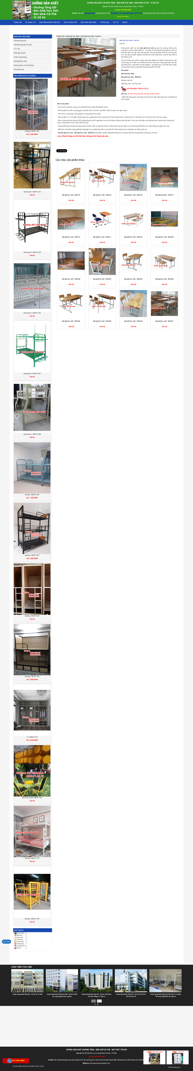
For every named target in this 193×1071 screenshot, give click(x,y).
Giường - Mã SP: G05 (32, 495)
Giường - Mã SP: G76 (32, 919)
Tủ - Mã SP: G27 (32, 737)
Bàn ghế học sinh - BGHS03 (102, 321)
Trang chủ (17, 22)
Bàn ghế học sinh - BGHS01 (164, 321)
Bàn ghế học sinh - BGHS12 (71, 237)
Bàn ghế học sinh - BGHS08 (71, 279)
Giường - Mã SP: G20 (32, 676)
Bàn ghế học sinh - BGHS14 (102, 195)
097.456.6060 (18, 1060)
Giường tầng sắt (20, 40)
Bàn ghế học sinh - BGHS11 (102, 237)
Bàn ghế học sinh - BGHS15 (129, 40)
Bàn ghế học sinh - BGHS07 (102, 279)
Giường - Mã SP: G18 (32, 616)
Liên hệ (124, 22)
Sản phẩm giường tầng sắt (49, 22)
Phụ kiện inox (19, 69)
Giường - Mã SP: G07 (32, 555)
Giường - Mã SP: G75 (32, 858)
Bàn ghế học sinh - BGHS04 (71, 321)
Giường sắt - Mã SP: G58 (32, 434)
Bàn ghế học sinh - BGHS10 (133, 237)
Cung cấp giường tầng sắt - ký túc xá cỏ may (27, 994)
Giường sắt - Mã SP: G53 (32, 192)
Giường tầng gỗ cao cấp (23, 45)
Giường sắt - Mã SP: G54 (32, 252)
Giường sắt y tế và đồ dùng (24, 65)
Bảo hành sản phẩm (88, 22)
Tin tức (116, 22)
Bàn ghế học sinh (20, 61)
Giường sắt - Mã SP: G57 (32, 373)
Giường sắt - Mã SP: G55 (32, 313)
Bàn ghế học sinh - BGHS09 (164, 237)
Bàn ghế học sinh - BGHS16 (71, 195)
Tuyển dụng (104, 22)
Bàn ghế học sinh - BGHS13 (133, 195)
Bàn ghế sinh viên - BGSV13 (164, 195)
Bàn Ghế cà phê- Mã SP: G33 (32, 798)
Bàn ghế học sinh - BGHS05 (164, 279)
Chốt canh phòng (20, 57)
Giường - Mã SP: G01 (32, 131)
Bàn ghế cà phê (20, 53)
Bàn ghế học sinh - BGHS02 (133, 321)
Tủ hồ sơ (181, 1052)
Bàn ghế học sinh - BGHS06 (133, 279)
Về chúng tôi (30, 22)
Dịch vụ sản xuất (70, 22)
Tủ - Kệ (17, 49)
